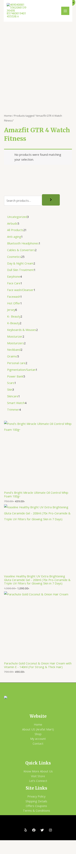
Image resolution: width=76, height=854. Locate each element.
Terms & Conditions (36, 810)
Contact (38, 743)
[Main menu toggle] (65, 11)
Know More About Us (38, 771)
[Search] (51, 200)
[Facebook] (33, 830)
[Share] (36, 843)
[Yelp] (25, 830)
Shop (38, 734)
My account (38, 739)
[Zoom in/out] (7, 843)
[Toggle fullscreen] (21, 843)
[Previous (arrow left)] (7, 850)
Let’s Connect (38, 781)
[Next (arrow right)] (21, 850)
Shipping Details (36, 801)
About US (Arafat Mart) (38, 729)
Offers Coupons (36, 806)
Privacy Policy (36, 796)
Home (8, 115)
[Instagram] (50, 830)
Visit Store (38, 776)
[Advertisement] (38, 62)
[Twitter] (42, 830)
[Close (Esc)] (51, 843)
